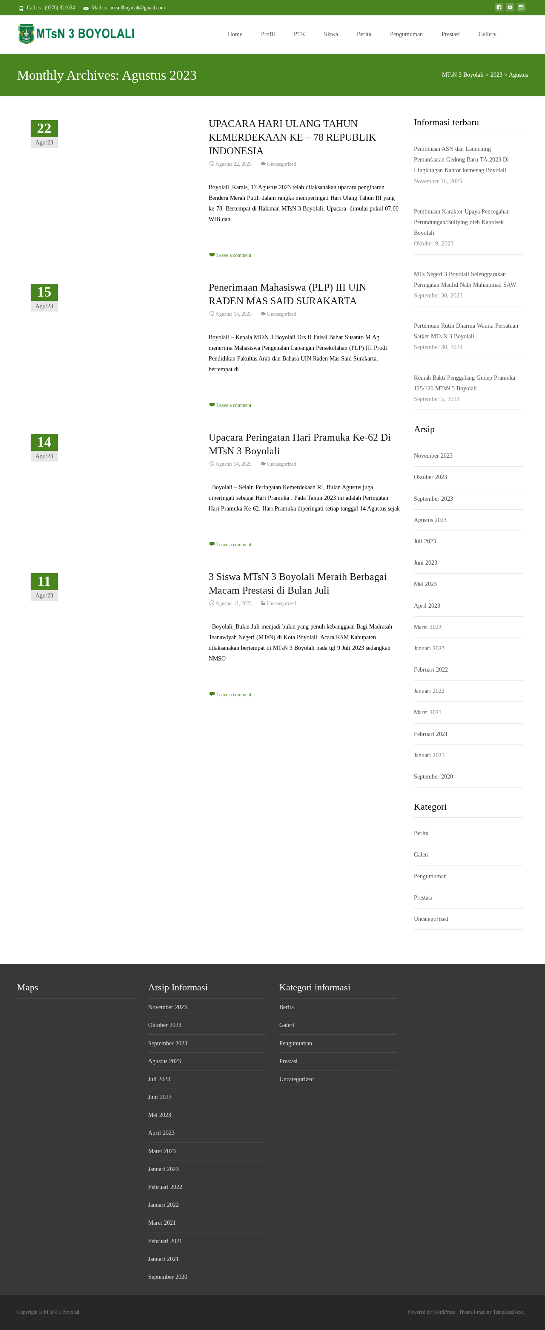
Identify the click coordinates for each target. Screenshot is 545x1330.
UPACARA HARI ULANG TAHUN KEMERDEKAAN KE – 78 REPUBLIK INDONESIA (292, 137)
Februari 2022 (431, 669)
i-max (480, 1312)
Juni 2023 (425, 563)
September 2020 (433, 776)
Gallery (487, 34)
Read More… (226, 235)
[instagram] (521, 10)
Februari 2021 (431, 734)
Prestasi (451, 34)
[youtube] (510, 10)
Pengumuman (406, 34)
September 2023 (433, 499)
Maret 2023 (428, 627)
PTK (299, 34)
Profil (268, 34)
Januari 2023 (429, 648)
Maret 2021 (428, 712)
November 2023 (433, 456)
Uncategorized (281, 164)
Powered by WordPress (431, 1312)
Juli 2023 (425, 541)
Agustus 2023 (430, 520)
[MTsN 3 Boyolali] (69, 32)
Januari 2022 (429, 691)
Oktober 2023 (430, 477)
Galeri (421, 854)
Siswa (331, 34)
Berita (364, 34)
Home (235, 34)
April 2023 (427, 606)
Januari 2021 (429, 755)
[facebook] (499, 10)
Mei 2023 (425, 584)
